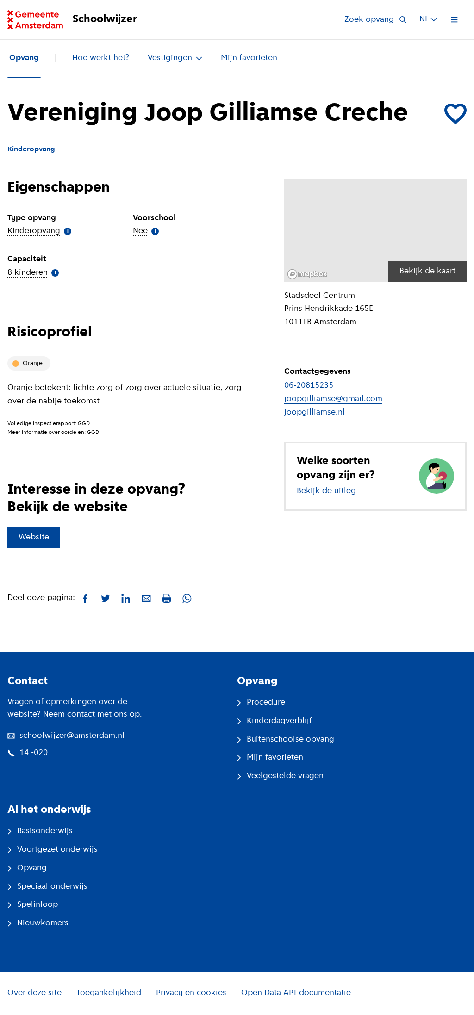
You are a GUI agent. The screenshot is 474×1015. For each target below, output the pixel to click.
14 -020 (33, 753)
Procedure (266, 703)
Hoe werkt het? (100, 58)
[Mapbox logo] (307, 274)
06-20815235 (308, 386)
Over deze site (34, 993)
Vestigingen (170, 58)
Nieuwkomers (43, 923)
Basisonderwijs (45, 831)
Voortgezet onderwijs (57, 850)
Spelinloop (37, 905)
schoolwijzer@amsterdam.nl (72, 736)
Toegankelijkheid (108, 993)
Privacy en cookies (191, 993)
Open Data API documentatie (296, 993)
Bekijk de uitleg (326, 491)
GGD (84, 424)
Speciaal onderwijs (52, 887)
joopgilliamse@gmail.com (333, 399)
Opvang (24, 58)
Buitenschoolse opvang (290, 740)
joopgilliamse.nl (314, 412)
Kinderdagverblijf (279, 721)
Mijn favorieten (249, 58)
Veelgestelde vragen (285, 776)
